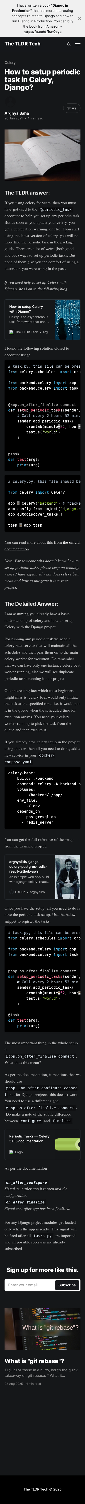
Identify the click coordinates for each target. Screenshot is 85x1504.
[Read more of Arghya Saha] (10, 102)
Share (71, 108)
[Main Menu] (77, 44)
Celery (10, 62)
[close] (79, 18)
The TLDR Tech (22, 43)
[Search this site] (69, 44)
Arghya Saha (17, 113)
